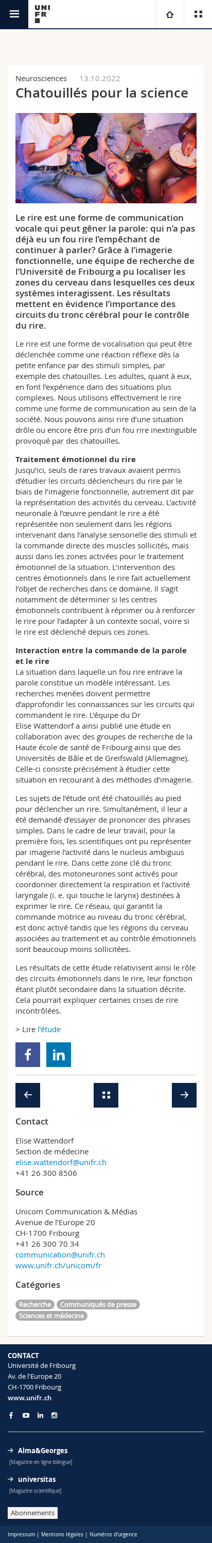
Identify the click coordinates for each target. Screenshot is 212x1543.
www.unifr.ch (29, 1397)
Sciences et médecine (51, 1315)
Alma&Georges (42, 1450)
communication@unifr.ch (60, 1254)
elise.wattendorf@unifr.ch (61, 1162)
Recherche (35, 1304)
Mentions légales (62, 1534)
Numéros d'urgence (113, 1534)
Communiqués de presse (98, 1304)
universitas (37, 1479)
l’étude (48, 1029)
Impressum (21, 1534)
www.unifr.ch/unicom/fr (58, 1265)
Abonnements (33, 1512)
